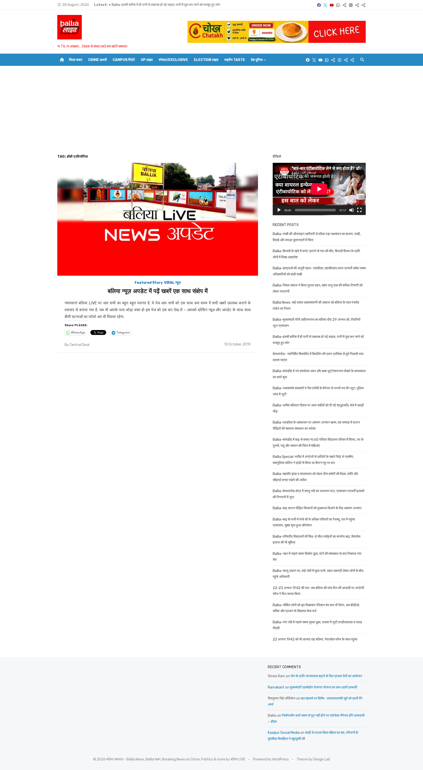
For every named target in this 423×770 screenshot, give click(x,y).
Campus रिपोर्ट (124, 60)
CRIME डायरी (97, 60)
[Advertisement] (211, 110)
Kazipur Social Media (284, 733)
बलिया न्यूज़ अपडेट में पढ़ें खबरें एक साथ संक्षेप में (158, 291)
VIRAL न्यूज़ (172, 283)
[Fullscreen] (359, 210)
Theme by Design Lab (313, 759)
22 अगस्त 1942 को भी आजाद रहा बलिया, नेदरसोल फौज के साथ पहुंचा (315, 639)
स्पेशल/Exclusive (173, 60)
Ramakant (276, 687)
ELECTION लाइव (206, 60)
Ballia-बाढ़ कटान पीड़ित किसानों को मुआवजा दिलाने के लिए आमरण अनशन (317, 508)
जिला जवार (75, 60)
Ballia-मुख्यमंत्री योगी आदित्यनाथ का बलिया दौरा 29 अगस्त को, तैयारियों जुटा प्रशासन (164, 5)
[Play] (279, 210)
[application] (319, 189)
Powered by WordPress (271, 759)
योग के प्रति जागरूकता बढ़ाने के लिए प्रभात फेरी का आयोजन (326, 676)
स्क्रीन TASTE (234, 60)
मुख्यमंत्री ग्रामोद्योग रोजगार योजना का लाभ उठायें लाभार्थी (323, 687)
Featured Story (149, 283)
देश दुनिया (257, 60)
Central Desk (80, 345)
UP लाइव (147, 60)
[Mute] (351, 210)
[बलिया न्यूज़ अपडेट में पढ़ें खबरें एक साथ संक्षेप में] (157, 219)
